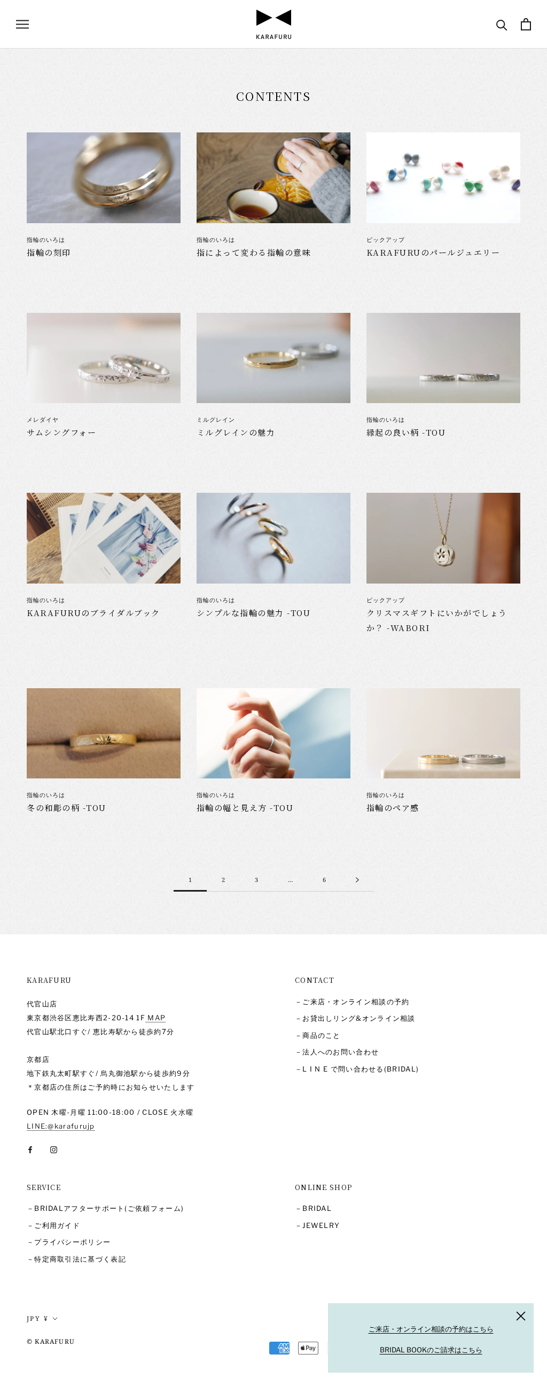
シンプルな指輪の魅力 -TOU (254, 612)
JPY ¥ (38, 1318)
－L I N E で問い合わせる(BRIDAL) (357, 1069)
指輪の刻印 (49, 252)
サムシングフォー (61, 432)
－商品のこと (318, 1035)
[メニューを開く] (22, 24)
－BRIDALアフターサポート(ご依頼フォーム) (105, 1208)
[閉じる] (521, 1316)
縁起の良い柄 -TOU (406, 432)
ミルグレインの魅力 (236, 432)
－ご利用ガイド (53, 1225)
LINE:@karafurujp (61, 1126)
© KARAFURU (51, 1341)
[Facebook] (30, 1149)
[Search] (501, 24)
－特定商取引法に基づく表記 (76, 1259)
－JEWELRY (317, 1225)
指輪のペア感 (392, 807)
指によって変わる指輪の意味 (254, 252)
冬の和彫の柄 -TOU (66, 807)
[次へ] (357, 880)
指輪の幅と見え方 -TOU (245, 807)
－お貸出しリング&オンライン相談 (355, 1018)
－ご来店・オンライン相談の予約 (352, 1001)
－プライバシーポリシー (69, 1242)
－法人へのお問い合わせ (337, 1052)
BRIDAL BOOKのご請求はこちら (431, 1349)
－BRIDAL (313, 1208)
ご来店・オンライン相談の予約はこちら (431, 1329)
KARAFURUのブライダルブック (93, 612)
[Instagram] (53, 1149)
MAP (155, 1017)
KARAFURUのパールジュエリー (433, 252)
